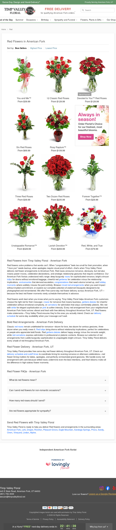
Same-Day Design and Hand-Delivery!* (21, 2)
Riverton (38, 429)
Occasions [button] (31, 19)
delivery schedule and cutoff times (22, 353)
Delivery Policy (84, 519)
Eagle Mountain (66, 429)
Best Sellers (21, 48)
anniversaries (25, 282)
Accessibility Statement (66, 519)
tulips (9, 279)
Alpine (33, 432)
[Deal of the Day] (92, 125)
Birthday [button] (45, 19)
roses (67, 276)
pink (44, 307)
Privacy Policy (48, 519)
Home (3, 29)
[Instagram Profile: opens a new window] (102, 488)
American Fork (14, 429)
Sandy (101, 429)
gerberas (63, 279)
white (13, 307)
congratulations (62, 282)
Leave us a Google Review (102, 493)
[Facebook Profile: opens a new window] (108, 488)
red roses (19, 326)
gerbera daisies (89, 301)
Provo (94, 429)
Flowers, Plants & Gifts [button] (91, 19)
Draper (30, 429)
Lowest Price (51, 48)
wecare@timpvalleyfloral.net (12, 496)
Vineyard (18, 432)
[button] (108, 518)
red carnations (18, 334)
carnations (52, 304)
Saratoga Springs (82, 429)
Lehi (24, 429)
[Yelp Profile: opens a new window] (114, 488)
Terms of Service (32, 519)
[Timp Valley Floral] (19, 11)
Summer (19, 19)
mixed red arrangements (72, 284)
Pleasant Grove (50, 429)
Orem (9, 432)
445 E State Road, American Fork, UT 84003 (20, 491)
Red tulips (40, 329)
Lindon (26, 432)
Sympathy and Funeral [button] (65, 19)
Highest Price (36, 48)
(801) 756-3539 (7, 493)
